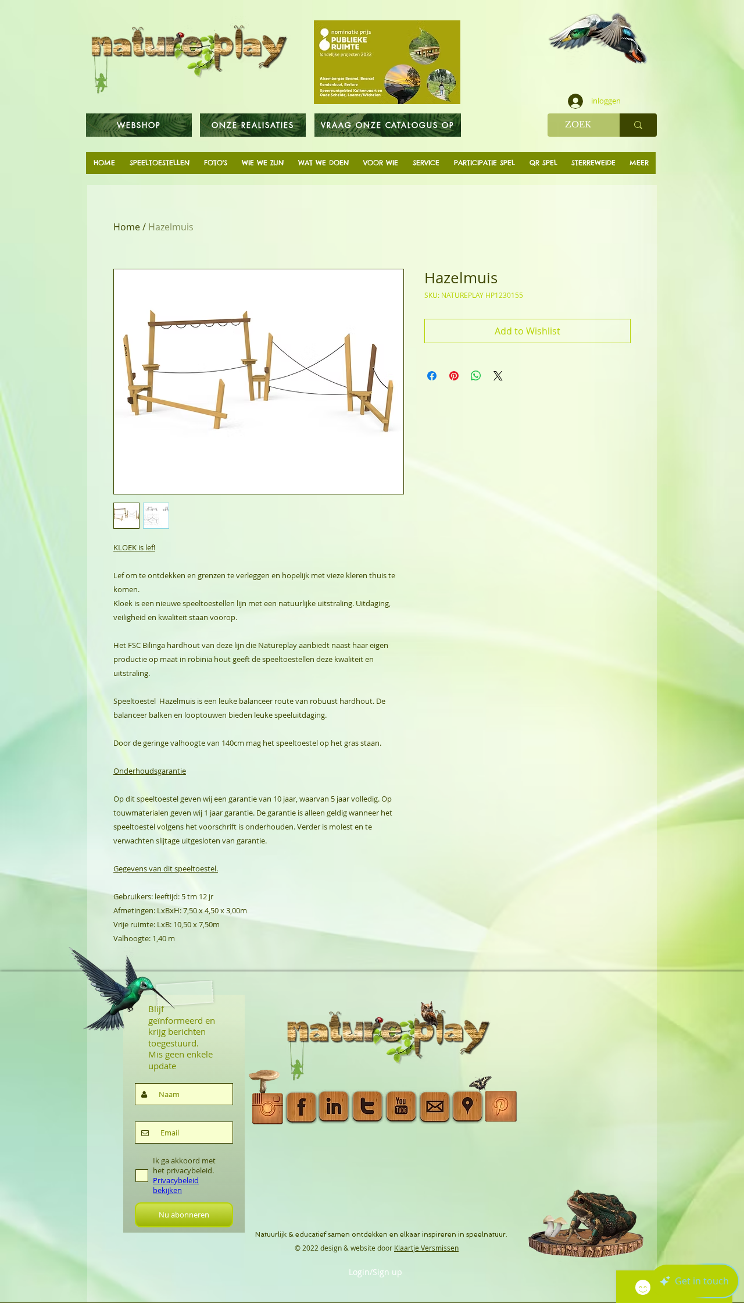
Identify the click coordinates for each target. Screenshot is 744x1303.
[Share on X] (498, 376)
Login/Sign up (375, 1272)
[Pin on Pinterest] (454, 376)
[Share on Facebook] (432, 376)
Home (126, 226)
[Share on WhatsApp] (476, 376)
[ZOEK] (638, 125)
